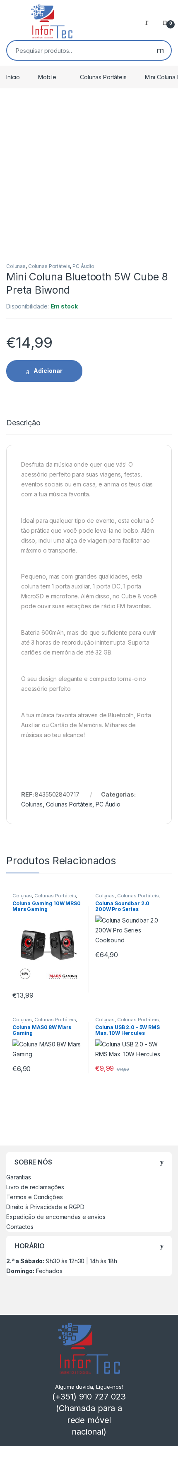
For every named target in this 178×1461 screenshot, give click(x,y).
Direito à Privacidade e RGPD (45, 1206)
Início (13, 77)
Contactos (20, 1226)
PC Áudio (83, 266)
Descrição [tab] (23, 423)
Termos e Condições (34, 1196)
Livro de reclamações (35, 1187)
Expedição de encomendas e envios (56, 1216)
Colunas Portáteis (103, 77)
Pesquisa (160, 50)
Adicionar (48, 370)
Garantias (18, 1177)
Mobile (47, 77)
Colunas (16, 266)
